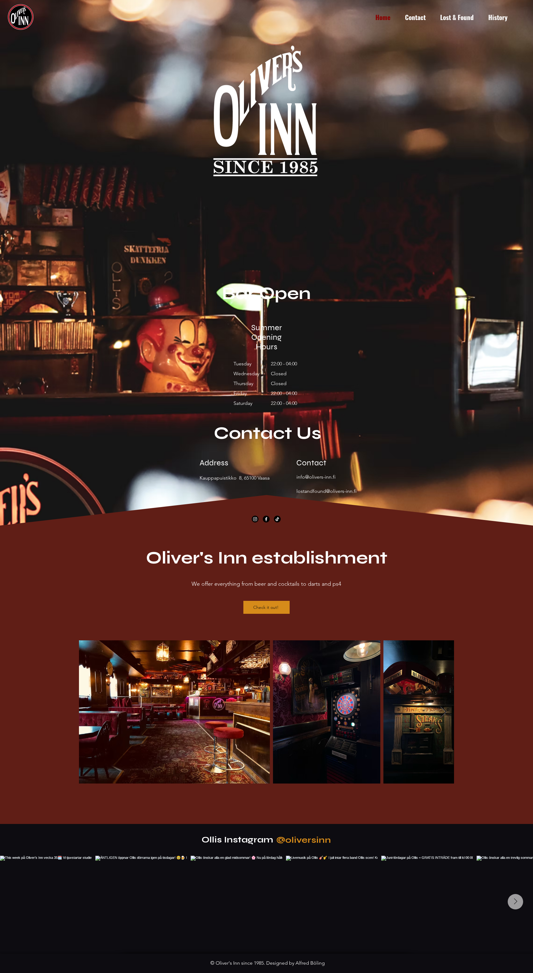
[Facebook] (266, 519)
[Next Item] (443, 712)
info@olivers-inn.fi (316, 477)
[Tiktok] (277, 519)
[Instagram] (255, 519)
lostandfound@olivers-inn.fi (326, 491)
